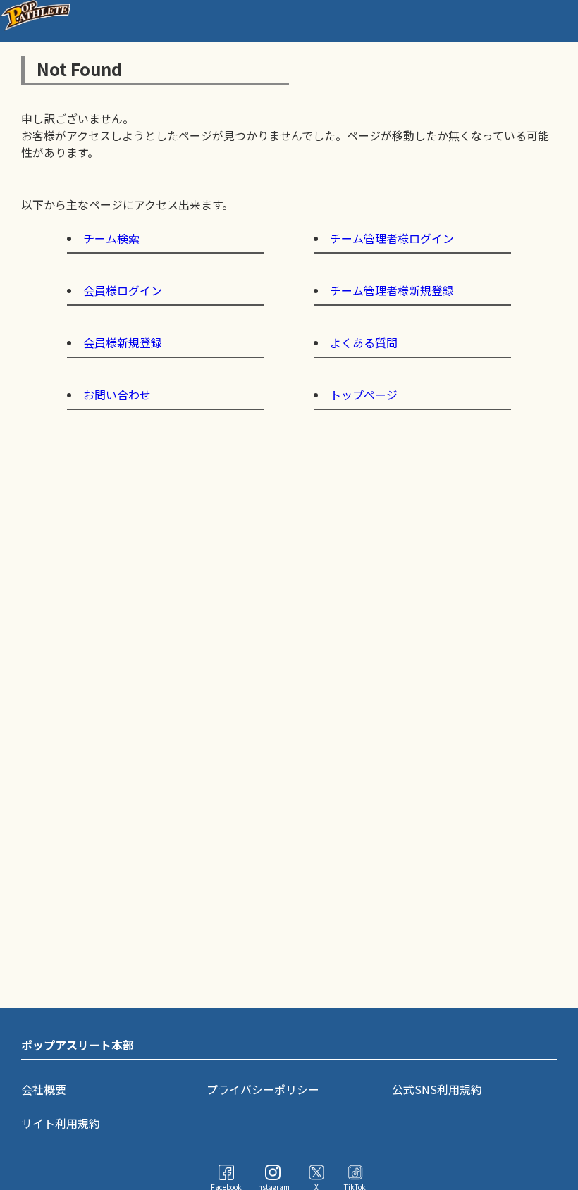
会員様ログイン (122, 290)
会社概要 (43, 1089)
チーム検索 (111, 238)
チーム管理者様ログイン (392, 238)
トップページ (364, 394)
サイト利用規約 (60, 1123)
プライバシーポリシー (263, 1089)
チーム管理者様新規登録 (392, 290)
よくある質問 (364, 342)
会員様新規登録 (122, 342)
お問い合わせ (117, 394)
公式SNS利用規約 (437, 1089)
